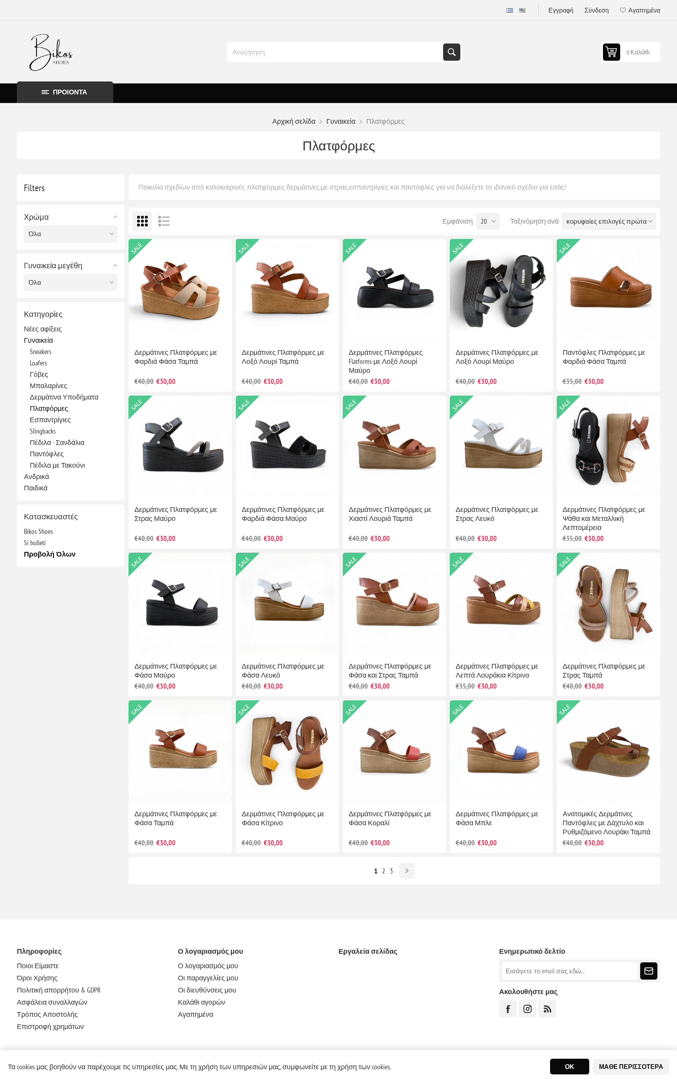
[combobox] (335, 52)
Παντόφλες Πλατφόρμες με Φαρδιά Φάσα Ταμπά (604, 357)
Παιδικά (35, 487)
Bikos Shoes (38, 531)
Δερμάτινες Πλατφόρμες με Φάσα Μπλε (497, 818)
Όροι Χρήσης (37, 977)
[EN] (522, 10)
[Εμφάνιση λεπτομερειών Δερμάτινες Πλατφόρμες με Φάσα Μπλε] (501, 751)
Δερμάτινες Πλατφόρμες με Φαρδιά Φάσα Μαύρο (283, 514)
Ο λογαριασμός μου (208, 965)
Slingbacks (43, 431)
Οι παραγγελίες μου (208, 977)
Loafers (38, 362)
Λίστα (164, 221)
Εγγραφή (561, 10)
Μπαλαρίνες (48, 385)
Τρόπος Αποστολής (47, 1014)
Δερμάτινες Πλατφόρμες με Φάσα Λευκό (283, 671)
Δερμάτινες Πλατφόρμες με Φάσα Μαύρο (175, 671)
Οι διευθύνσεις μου (207, 989)
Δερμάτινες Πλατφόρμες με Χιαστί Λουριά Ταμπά (390, 514)
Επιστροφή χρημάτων (50, 1026)
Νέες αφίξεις (43, 328)
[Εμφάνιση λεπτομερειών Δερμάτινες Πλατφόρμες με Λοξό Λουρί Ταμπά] (287, 290)
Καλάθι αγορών (201, 1002)
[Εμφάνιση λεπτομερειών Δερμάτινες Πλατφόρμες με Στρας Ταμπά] (608, 604)
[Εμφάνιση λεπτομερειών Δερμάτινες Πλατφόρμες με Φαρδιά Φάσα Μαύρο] (287, 447)
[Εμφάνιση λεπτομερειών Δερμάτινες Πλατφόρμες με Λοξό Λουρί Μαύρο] (501, 290)
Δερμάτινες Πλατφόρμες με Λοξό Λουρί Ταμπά (283, 357)
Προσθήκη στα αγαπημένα (154, 329)
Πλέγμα (142, 221)
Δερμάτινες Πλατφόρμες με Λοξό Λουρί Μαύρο (497, 357)
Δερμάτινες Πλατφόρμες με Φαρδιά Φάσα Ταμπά (175, 357)
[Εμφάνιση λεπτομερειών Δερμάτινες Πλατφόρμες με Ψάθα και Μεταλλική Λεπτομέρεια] (608, 447)
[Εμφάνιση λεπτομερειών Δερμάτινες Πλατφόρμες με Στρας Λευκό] (501, 447)
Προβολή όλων (50, 554)
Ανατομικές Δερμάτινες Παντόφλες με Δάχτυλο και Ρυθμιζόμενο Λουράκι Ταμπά (606, 822)
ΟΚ (569, 1066)
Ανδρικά (36, 476)
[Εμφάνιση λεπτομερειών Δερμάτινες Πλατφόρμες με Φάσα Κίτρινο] (287, 751)
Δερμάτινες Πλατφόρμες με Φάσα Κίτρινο (283, 818)
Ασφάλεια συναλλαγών (52, 1002)
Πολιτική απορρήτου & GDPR (59, 989)
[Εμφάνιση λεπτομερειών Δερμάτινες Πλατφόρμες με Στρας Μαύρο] (180, 447)
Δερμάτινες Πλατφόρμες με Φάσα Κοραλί (390, 818)
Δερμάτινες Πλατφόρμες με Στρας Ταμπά (604, 671)
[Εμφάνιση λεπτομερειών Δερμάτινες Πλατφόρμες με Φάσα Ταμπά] (180, 751)
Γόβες (39, 374)
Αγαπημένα (195, 1014)
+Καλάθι (188, 329)
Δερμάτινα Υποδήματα (64, 396)
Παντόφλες (47, 453)
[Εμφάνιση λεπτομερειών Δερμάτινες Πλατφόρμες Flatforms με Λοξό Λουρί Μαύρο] (394, 290)
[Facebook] (508, 1009)
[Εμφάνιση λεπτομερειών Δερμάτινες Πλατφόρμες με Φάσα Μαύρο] (180, 604)
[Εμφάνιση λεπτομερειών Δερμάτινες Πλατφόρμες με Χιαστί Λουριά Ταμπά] (394, 447)
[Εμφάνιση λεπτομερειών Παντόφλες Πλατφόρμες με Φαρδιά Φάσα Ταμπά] (608, 290)
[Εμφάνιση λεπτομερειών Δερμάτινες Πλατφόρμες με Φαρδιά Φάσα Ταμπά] (180, 290)
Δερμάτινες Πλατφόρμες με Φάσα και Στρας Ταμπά (390, 671)
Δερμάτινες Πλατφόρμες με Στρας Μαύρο (175, 514)
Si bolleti (35, 542)
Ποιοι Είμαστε (38, 965)
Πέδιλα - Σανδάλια (57, 442)
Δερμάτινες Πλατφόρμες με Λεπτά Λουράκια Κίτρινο (497, 671)
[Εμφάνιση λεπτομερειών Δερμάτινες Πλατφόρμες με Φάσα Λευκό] (287, 604)
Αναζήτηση (451, 52)
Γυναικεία (38, 340)
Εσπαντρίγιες (50, 419)
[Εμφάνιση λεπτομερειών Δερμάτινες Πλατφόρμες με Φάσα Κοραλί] (394, 751)
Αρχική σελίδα (293, 121)
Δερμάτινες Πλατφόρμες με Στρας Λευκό (497, 514)
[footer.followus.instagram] (527, 1009)
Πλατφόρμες (49, 408)
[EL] (509, 10)
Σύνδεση (597, 10)
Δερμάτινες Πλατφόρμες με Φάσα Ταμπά (175, 818)
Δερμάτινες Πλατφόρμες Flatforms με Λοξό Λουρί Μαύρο (386, 361)
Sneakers (40, 351)
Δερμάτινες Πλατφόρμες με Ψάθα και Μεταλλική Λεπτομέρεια (604, 518)
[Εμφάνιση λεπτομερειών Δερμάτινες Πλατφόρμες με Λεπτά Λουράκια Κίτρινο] (501, 604)
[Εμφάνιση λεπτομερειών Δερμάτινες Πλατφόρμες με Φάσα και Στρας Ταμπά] (394, 604)
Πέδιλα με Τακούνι (57, 465)
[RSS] (547, 1009)
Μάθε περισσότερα (631, 1066)
